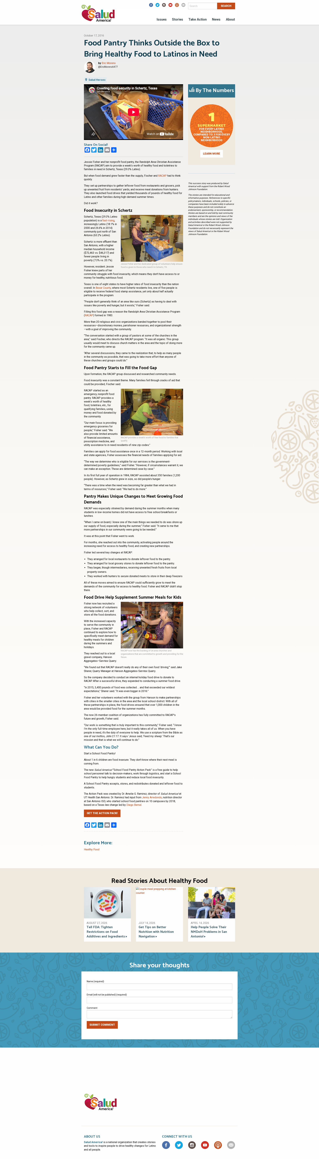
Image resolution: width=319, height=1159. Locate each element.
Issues (162, 19)
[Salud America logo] (98, 15)
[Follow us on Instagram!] (164, 6)
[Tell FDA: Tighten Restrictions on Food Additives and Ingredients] (107, 902)
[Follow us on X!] (158, 6)
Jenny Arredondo (152, 797)
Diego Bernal (133, 804)
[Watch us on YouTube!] (170, 6)
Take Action (197, 19)
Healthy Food (91, 849)
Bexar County (103, 287)
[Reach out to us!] (183, 6)
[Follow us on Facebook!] (151, 6)
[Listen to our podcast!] (177, 6)
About (230, 19)
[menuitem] (161, 20)
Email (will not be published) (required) (107, 994)
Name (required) (95, 981)
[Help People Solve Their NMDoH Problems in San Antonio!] (211, 902)
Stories (177, 19)
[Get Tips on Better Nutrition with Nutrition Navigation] (159, 902)
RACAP (162, 175)
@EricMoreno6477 (108, 67)
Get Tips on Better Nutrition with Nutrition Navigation (156, 932)
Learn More (211, 153)
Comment (92, 1008)
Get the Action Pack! (102, 813)
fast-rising (108, 220)
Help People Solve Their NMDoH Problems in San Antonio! (209, 932)
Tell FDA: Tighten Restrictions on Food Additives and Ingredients (106, 932)
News (216, 19)
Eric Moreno (109, 63)
